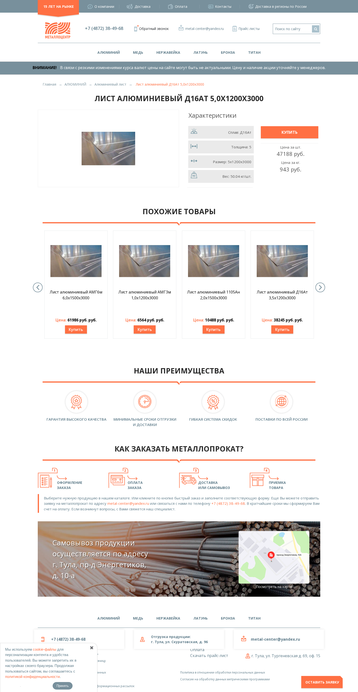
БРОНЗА (228, 52)
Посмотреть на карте (274, 586)
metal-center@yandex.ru (204, 28)
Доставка (143, 6)
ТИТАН (254, 52)
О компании (104, 6)
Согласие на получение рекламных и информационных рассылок (86, 686)
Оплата (181, 6)
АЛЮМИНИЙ (108, 52)
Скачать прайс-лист (209, 655)
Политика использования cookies (62, 679)
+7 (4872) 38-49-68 (104, 28)
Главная (49, 84)
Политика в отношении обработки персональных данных (222, 672)
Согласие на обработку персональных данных (72, 672)
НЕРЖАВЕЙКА (168, 52)
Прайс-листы (249, 28)
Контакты (223, 6)
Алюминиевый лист (110, 84)
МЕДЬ (138, 52)
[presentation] (38, 287)
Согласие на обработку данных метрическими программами (225, 679)
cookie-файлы (44, 649)
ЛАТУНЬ (200, 52)
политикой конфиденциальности (32, 676)
